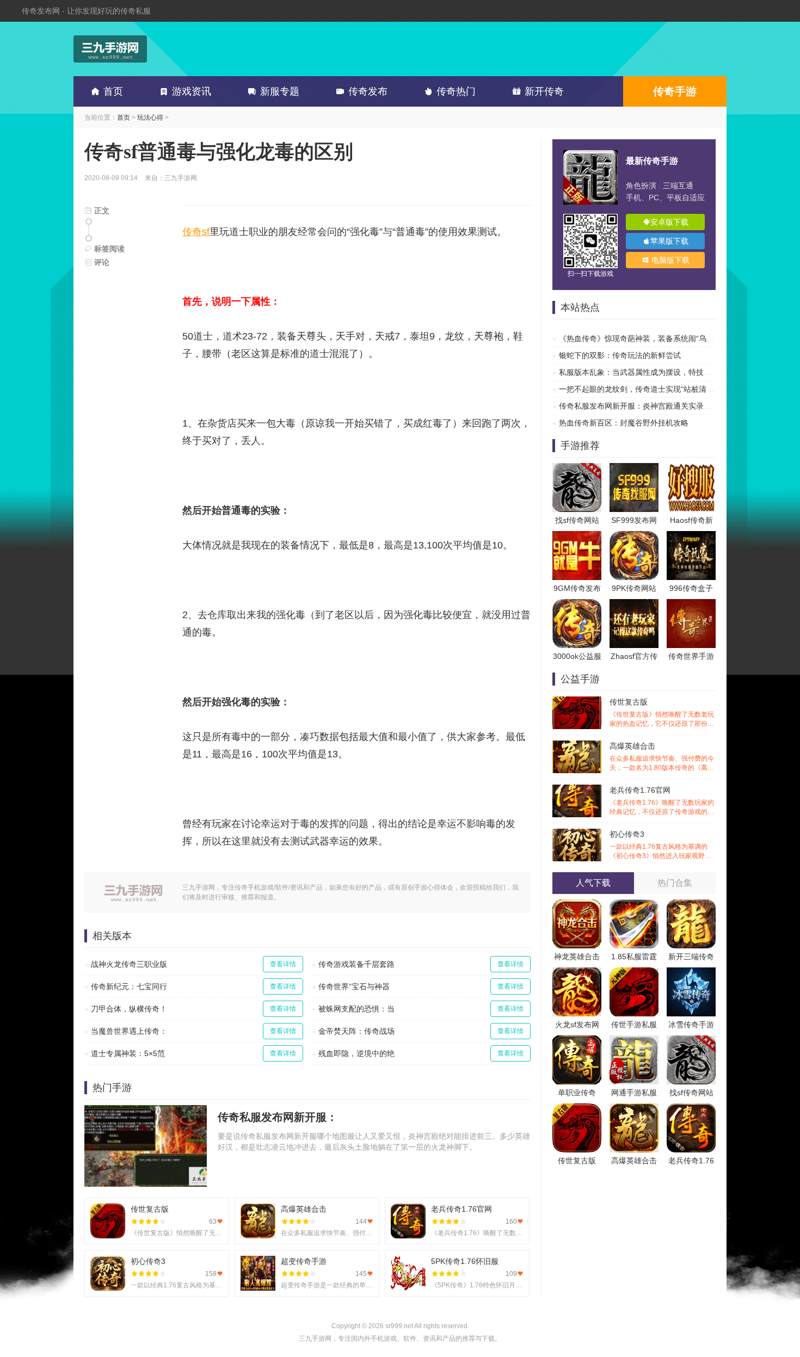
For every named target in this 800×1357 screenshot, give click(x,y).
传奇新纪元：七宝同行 (129, 986)
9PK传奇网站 (634, 588)
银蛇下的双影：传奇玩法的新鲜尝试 (620, 355)
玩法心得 (150, 117)
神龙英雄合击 (577, 956)
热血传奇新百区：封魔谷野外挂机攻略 (623, 422)
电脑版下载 (669, 260)
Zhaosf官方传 (634, 656)
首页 (113, 91)
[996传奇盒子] (691, 536)
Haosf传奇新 (691, 520)
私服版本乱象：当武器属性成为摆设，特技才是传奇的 (650, 372)
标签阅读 (108, 248)
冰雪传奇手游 (691, 1024)
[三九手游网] (110, 49)
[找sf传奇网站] (576, 468)
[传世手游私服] (634, 973)
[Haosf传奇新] (691, 468)
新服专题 (279, 91)
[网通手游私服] (634, 1041)
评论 (100, 262)
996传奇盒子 (691, 588)
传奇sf (196, 231)
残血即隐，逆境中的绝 (356, 1053)
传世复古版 (662, 713)
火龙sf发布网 (577, 1024)
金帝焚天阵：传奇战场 (356, 1031)
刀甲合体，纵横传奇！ (129, 1008)
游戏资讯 (191, 91)
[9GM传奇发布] (576, 536)
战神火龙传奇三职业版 (129, 964)
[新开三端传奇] (691, 904)
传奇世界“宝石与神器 (354, 986)
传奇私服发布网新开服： (277, 1117)
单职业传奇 (577, 1092)
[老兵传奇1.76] (691, 1109)
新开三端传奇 (691, 956)
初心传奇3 (662, 845)
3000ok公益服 (577, 656)
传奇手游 (675, 91)
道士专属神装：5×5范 (128, 1053)
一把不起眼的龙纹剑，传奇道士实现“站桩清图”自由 (645, 389)
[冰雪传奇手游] (691, 973)
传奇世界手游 (691, 656)
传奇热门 (456, 91)
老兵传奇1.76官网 (662, 801)
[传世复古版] (576, 1109)
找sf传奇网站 (577, 520)
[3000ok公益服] (576, 604)
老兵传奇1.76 (691, 1160)
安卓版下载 (669, 222)
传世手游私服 (634, 1024)
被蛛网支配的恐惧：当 (356, 1008)
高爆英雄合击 (662, 757)
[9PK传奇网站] (634, 536)
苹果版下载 (669, 241)
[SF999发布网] (634, 468)
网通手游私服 (634, 1092)
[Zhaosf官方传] (634, 604)
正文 (100, 210)
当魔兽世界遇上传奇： (129, 1031)
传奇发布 (367, 91)
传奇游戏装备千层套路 (356, 964)
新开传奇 (544, 91)
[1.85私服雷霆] (634, 904)
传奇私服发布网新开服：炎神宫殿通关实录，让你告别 (650, 406)
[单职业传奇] (576, 1041)
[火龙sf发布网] (576, 973)
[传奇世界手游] (691, 604)
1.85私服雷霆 (634, 956)
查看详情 (283, 964)
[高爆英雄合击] (634, 1109)
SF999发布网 (634, 520)
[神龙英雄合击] (576, 904)
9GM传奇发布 (577, 588)
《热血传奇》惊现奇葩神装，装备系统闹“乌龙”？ (641, 338)
